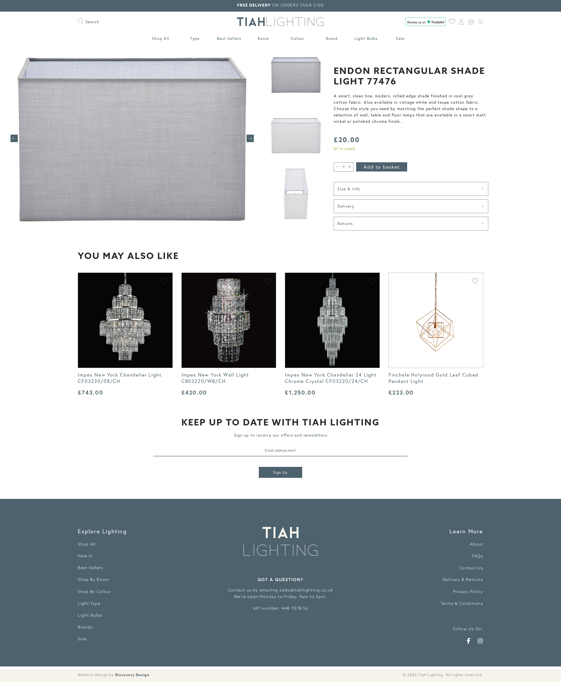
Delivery (345, 206)
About (476, 545)
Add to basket (382, 167)
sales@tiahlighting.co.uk (306, 591)
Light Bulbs (366, 38)
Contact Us (471, 568)
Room (263, 38)
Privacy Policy (468, 592)
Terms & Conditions (461, 604)
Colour (297, 38)
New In (85, 556)
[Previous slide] (14, 138)
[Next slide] (250, 138)
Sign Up (280, 472)
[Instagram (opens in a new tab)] (480, 641)
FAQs (477, 557)
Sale (400, 38)
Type (195, 38)
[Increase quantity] (349, 166)
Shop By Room (94, 580)
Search (91, 21)
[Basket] (471, 21)
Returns (345, 223)
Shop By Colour (94, 592)
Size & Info (348, 188)
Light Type (89, 604)
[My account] (461, 21)
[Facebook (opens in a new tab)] (469, 641)
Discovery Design (132, 675)
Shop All (160, 38)
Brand (332, 38)
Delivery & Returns (462, 580)
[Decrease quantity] (337, 166)
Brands (85, 628)
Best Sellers (229, 38)
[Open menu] (480, 21)
